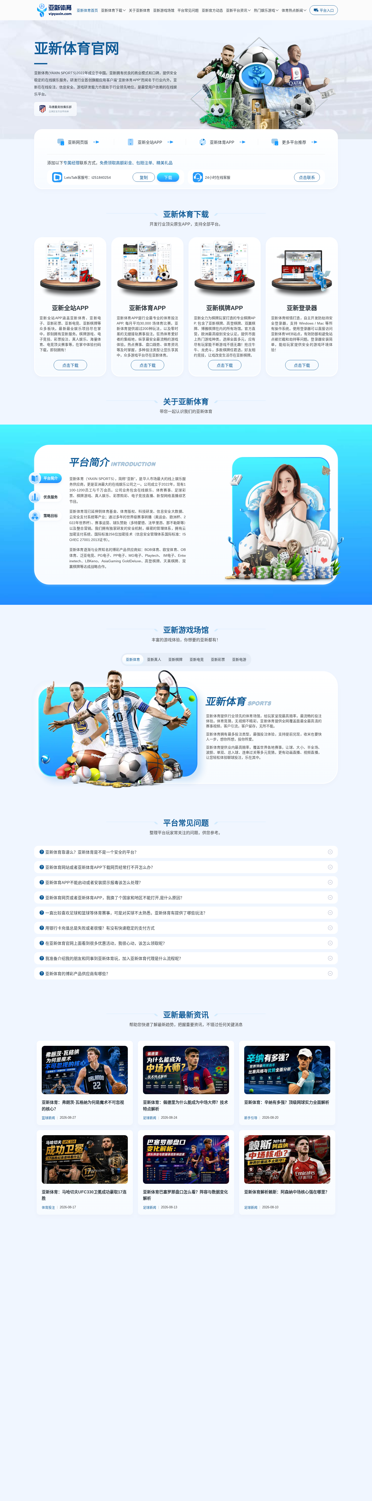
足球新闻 (149, 1118)
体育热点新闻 (292, 10)
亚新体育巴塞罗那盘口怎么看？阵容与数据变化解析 (185, 1195)
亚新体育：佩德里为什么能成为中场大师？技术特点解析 (185, 1105)
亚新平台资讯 (236, 10)
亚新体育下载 (111, 10)
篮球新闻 (48, 1118)
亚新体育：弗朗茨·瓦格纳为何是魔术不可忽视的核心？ (83, 1105)
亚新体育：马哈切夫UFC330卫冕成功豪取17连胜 (84, 1195)
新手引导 (250, 1118)
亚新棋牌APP (224, 308)
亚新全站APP (70, 308)
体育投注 (48, 1207)
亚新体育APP (147, 308)
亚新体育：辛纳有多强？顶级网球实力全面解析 (286, 1102)
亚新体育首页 (87, 10)
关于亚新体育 (139, 10)
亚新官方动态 (212, 10)
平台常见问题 (188, 10)
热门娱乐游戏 (264, 10)
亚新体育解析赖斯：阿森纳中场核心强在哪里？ (286, 1192)
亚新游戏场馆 (163, 10)
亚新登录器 (302, 308)
